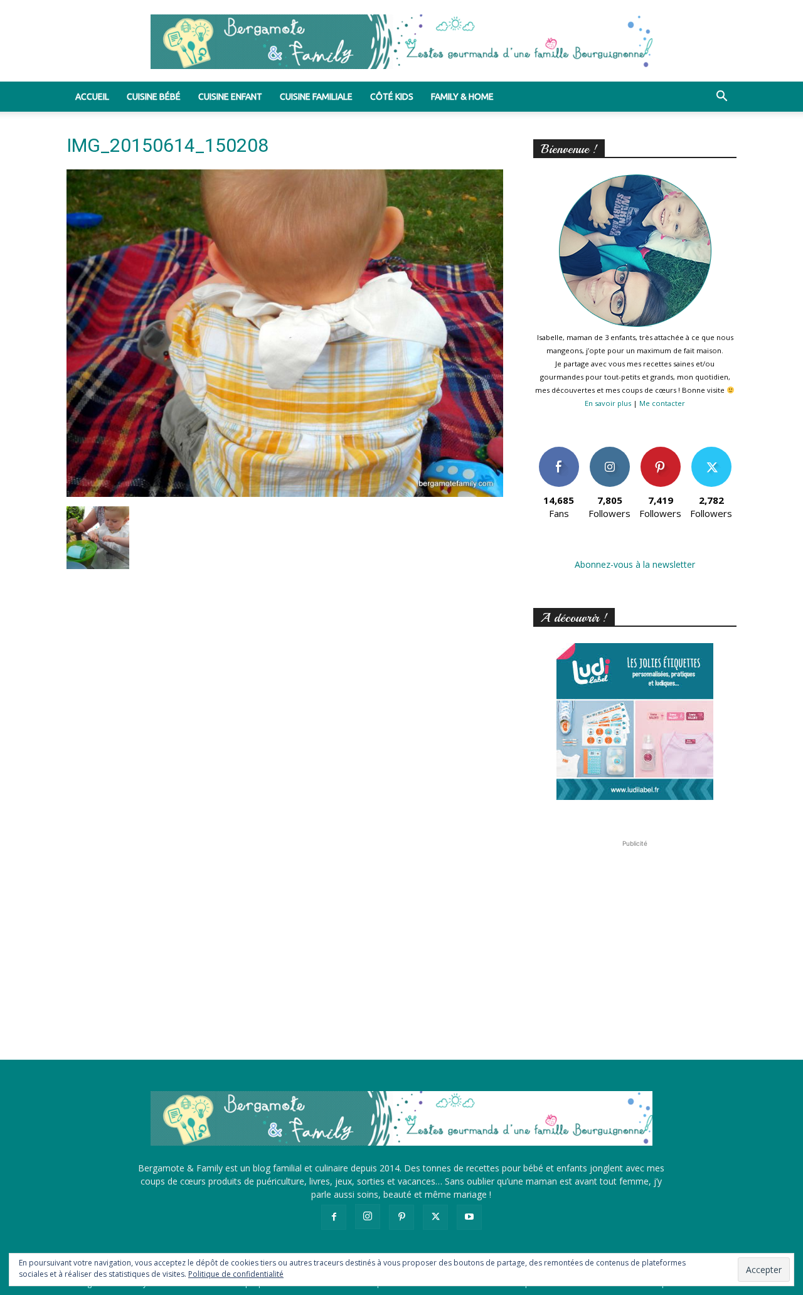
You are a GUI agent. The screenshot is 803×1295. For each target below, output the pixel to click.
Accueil (92, 97)
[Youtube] (469, 1217)
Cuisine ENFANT (230, 97)
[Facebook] (333, 1217)
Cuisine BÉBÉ (154, 97)
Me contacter (662, 403)
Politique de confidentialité (236, 1274)
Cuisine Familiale (316, 97)
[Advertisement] (635, 928)
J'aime (559, 451)
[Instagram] (367, 1216)
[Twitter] (435, 1217)
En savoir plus (608, 403)
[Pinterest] (401, 1217)
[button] (721, 98)
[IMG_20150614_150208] (284, 493)
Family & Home (462, 97)
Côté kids (391, 97)
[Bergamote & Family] (401, 41)
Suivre (609, 451)
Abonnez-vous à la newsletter (635, 564)
